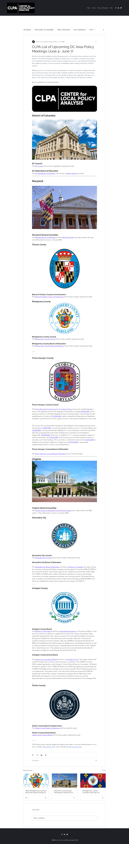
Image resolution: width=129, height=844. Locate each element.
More (91, 30)
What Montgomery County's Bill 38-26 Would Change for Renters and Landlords (36, 791)
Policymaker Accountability (44, 30)
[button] (103, 29)
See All (104, 770)
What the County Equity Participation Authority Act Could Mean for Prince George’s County (63, 791)
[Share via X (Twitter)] (37, 755)
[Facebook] (116, 8)
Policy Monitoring (63, 30)
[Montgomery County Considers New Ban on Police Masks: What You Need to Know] (93, 781)
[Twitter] (121, 8)
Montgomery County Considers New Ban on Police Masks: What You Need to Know (91, 791)
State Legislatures (79, 30)
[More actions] (96, 42)
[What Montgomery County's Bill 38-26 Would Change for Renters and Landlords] (36, 781)
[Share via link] (46, 755)
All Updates (27, 30)
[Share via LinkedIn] (41, 755)
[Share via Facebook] (33, 755)
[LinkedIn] (118, 8)
